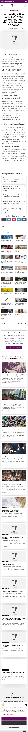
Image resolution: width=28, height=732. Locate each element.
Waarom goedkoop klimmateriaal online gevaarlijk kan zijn (6, 251)
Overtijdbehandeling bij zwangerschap (13, 672)
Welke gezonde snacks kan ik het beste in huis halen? (14, 196)
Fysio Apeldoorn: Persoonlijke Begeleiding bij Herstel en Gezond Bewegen (13, 375)
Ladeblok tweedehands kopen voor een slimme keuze (20, 295)
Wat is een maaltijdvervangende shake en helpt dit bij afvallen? (14, 179)
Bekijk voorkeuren (14, 727)
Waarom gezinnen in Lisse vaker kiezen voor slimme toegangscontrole (7, 272)
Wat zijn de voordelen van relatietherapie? (13, 456)
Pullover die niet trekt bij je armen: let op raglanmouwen (7, 295)
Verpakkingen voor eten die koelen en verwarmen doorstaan (20, 242)
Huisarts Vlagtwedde (8, 564)
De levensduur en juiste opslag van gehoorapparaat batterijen (12, 429)
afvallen (6, 89)
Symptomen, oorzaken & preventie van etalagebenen (13, 538)
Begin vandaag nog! (14, 332)
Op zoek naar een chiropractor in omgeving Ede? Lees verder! (11, 510)
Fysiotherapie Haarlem (8, 402)
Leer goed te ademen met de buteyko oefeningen (12, 646)
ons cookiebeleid (10, 714)
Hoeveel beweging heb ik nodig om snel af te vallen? (14, 202)
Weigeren (14, 723)
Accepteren (14, 718)
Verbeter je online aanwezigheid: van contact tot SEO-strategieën (7, 261)
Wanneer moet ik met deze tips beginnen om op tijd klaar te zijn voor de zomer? (14, 210)
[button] (26, 705)
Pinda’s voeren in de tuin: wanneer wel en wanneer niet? (20, 283)
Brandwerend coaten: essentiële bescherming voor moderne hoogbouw (7, 242)
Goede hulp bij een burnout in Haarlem (13, 591)
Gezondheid (14, 10)
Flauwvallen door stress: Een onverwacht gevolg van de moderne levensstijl (13, 483)
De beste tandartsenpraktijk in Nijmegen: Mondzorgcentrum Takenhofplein (13, 619)
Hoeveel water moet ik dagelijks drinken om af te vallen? (14, 188)
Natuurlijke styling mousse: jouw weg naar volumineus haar (20, 316)
